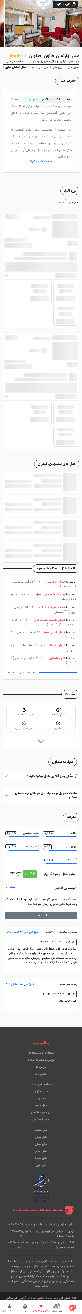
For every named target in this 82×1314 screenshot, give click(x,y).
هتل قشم (41, 1105)
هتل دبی (41, 1165)
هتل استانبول (41, 1119)
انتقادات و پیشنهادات (41, 1053)
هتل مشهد (41, 1130)
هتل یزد (41, 1098)
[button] (65, 4)
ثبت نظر (41, 916)
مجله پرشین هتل (41, 1084)
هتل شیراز (41, 1158)
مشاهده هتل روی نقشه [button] (21, 672)
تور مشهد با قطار (41, 1112)
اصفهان (34, 99)
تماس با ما (41, 1074)
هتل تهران (41, 1144)
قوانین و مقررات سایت (41, 1060)
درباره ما (41, 1067)
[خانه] (72, 1308)
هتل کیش (41, 1137)
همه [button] (61, 202)
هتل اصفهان (41, 1091)
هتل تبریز (41, 1151)
